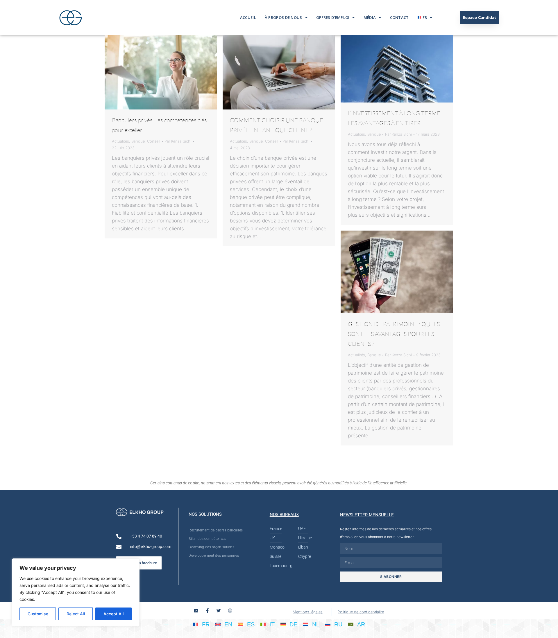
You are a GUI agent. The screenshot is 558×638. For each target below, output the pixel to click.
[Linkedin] (196, 610)
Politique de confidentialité (361, 612)
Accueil (248, 17)
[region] (76, 592)
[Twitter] (219, 610)
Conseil (153, 141)
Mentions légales (308, 612)
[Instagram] (230, 610)
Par (177, 141)
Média (370, 17)
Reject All (76, 613)
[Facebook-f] (207, 610)
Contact (399, 17)
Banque (138, 141)
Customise (38, 613)
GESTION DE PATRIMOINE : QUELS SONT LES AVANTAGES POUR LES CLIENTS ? (394, 333)
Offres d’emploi (333, 17)
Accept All (113, 613)
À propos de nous (283, 17)
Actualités (120, 141)
